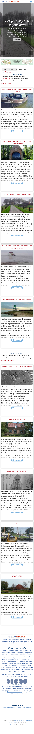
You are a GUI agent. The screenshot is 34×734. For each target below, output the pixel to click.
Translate (8, 72)
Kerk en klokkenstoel (17, 471)
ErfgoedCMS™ (22, 722)
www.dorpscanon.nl (7, 360)
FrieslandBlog (5, 79)
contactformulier (6, 83)
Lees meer (17, 39)
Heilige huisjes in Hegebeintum (17, 194)
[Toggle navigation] (31, 1)
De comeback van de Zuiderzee (17, 299)
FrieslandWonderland (8, 720)
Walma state (17, 576)
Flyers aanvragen (27, 707)
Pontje (17, 524)
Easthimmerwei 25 (17, 419)
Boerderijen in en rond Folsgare (17, 367)
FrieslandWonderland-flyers (14, 692)
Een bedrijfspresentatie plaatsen (12, 707)
